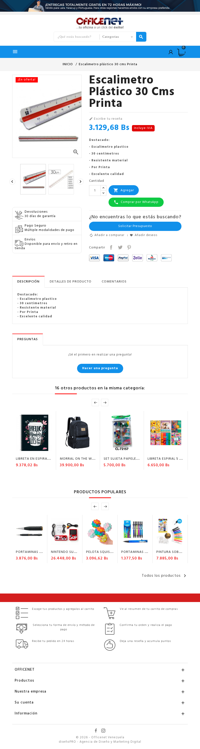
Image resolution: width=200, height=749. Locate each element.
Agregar (123, 190)
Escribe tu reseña (105, 119)
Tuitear (119, 246)
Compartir (110, 246)
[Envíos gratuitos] (100, 6)
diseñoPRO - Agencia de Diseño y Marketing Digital (100, 742)
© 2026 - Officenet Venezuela (100, 737)
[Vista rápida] (48, 450)
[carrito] (20, 450)
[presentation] (13, 181)
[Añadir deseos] (29, 450)
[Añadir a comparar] (39, 450)
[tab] (28, 282)
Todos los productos (165, 576)
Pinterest (128, 246)
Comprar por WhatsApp (136, 202)
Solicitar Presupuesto (135, 226)
